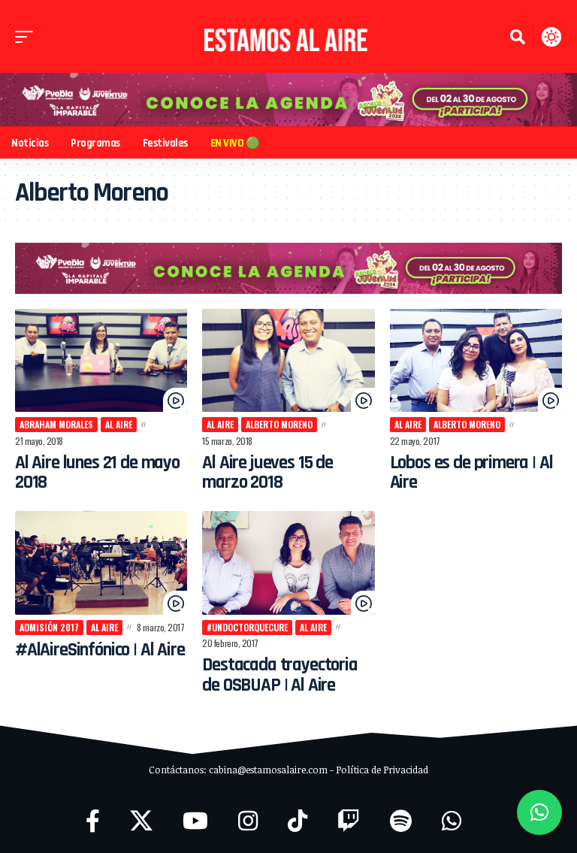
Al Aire (118, 424)
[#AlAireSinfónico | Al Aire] (101, 563)
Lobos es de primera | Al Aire (471, 473)
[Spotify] (400, 821)
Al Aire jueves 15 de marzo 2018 (267, 473)
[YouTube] (195, 821)
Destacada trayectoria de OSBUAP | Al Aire (279, 675)
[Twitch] (349, 821)
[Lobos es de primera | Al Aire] (476, 361)
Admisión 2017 (49, 627)
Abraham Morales (56, 424)
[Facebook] (93, 821)
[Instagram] (247, 821)
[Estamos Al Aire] (288, 36)
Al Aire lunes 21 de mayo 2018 (97, 473)
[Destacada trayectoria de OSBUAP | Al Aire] (288, 563)
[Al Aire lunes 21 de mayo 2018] (101, 361)
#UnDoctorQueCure (247, 627)
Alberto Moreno (279, 424)
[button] (28, 37)
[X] (141, 821)
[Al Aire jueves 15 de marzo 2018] (288, 361)
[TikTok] (297, 821)
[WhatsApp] (451, 821)
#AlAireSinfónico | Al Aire (100, 650)
